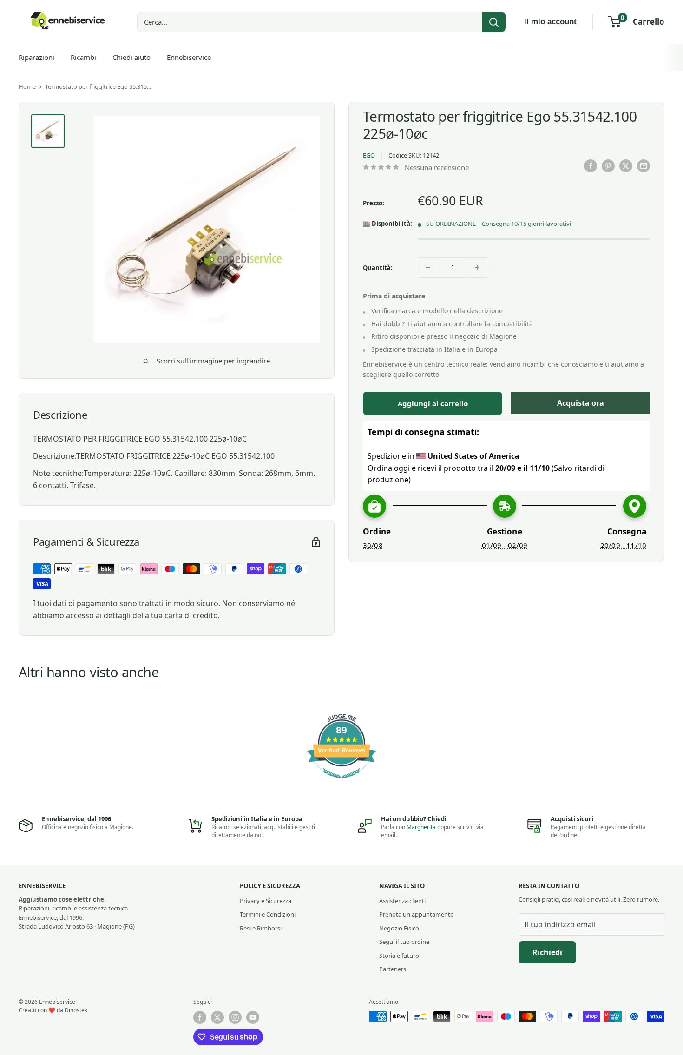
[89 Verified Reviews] (341, 783)
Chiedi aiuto (131, 57)
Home (27, 86)
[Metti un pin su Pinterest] (608, 165)
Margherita (421, 827)
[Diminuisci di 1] (428, 267)
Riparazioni (36, 57)
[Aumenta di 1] (477, 267)
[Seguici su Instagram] (235, 1017)
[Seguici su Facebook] (199, 1017)
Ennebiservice (189, 57)
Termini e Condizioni (268, 914)
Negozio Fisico (399, 928)
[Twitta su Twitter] (625, 165)
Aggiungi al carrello (433, 403)
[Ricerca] (494, 22)
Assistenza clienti (402, 901)
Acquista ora (580, 403)
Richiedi (547, 952)
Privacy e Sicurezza (265, 901)
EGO (369, 155)
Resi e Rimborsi (261, 928)
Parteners (392, 969)
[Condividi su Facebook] (590, 165)
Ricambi (83, 57)
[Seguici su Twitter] (217, 1017)
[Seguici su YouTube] (252, 1017)
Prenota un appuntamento (416, 914)
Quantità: (378, 268)
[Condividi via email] (643, 165)
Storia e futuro (399, 955)
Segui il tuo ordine (404, 941)
